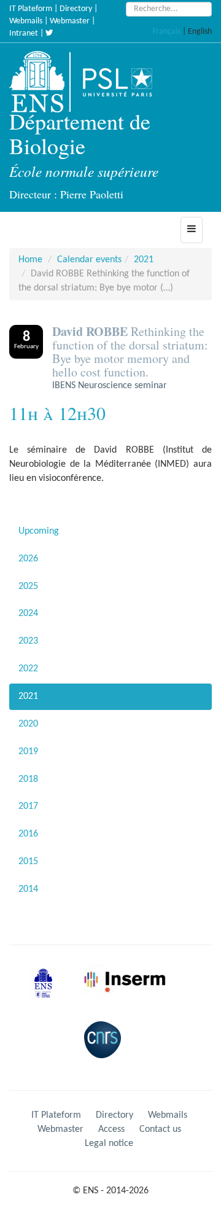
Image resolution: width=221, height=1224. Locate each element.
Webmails (25, 21)
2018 (28, 779)
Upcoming (38, 531)
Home (30, 260)
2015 (28, 862)
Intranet (23, 33)
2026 (28, 559)
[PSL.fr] (127, 81)
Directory (76, 9)
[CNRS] (105, 1049)
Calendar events (89, 260)
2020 (28, 724)
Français (166, 31)
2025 (28, 586)
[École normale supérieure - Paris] (47, 993)
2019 (28, 752)
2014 (28, 889)
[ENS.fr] (41, 81)
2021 (143, 260)
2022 (28, 669)
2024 (28, 613)
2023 (28, 641)
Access (111, 1129)
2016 (28, 834)
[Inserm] (127, 993)
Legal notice (109, 1143)
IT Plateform (30, 9)
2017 (28, 806)
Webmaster (70, 21)
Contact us (160, 1129)
